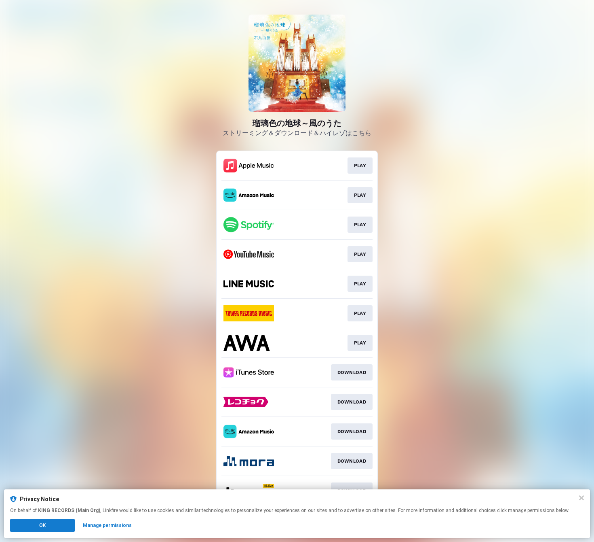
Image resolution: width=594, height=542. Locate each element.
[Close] (581, 497)
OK (42, 525)
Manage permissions (107, 525)
